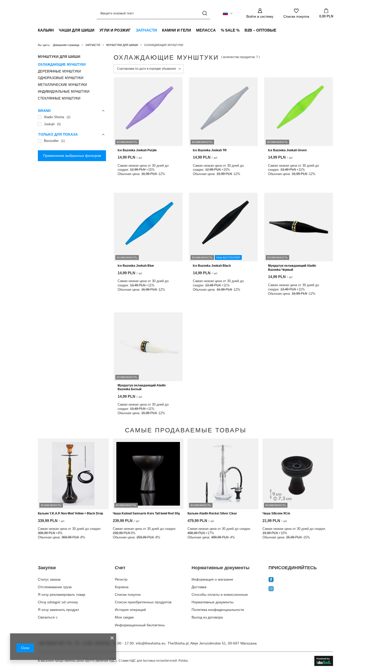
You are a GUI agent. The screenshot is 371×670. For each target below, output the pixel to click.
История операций (130, 610)
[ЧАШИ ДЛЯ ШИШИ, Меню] (97, 30)
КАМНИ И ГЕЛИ (176, 30)
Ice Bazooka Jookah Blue (136, 265)
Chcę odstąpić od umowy (58, 602)
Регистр (121, 579)
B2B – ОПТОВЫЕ (260, 30)
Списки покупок (128, 594)
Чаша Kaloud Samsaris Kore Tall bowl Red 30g (146, 513)
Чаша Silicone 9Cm (276, 513)
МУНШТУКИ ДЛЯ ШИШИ (122, 44)
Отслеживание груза (55, 587)
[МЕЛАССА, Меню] (218, 30)
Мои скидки (124, 617)
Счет (120, 567)
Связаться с (48, 617)
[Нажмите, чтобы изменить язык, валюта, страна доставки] (227, 13)
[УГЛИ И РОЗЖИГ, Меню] (133, 30)
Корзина (121, 587)
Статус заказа (49, 579)
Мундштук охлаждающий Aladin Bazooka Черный (292, 267)
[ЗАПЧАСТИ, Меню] (159, 30)
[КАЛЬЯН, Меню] (56, 30)
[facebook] (301, 580)
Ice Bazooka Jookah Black (212, 265)
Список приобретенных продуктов (143, 602)
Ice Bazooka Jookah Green (287, 150)
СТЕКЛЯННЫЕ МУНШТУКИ (59, 98)
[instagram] (301, 589)
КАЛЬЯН (46, 30)
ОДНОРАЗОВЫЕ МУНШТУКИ (60, 78)
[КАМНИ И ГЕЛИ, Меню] (193, 30)
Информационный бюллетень (140, 625)
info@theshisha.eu (151, 643)
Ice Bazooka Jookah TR (210, 150)
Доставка (199, 587)
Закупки (47, 567)
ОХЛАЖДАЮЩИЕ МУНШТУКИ (62, 64)
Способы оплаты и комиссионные (220, 594)
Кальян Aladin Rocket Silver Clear (212, 513)
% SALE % (230, 30)
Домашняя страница (66, 44)
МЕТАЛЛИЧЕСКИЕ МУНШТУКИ (62, 85)
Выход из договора (207, 617)
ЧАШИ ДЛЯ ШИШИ (76, 30)
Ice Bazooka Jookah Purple (137, 150)
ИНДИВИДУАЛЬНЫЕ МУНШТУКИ (63, 91)
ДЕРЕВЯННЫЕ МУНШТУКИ (59, 71)
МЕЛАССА (206, 30)
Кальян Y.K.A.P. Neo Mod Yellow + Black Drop (70, 513)
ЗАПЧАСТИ (146, 30)
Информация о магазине (212, 579)
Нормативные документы (220, 567)
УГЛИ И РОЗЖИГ (115, 30)
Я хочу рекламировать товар (61, 594)
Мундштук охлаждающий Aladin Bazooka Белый (142, 387)
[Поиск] (204, 13)
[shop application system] (323, 661)
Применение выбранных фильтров (72, 156)
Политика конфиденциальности (218, 610)
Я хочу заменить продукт (58, 610)
